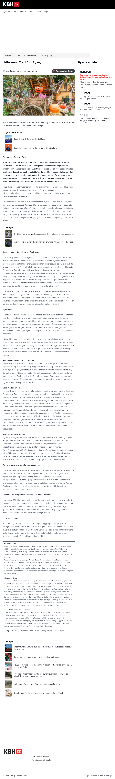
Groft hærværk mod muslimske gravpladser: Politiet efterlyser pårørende (44, 234)
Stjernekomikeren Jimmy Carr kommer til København (35, 148)
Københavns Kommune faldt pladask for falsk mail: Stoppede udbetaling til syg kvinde (44, 648)
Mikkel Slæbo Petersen (14, 71)
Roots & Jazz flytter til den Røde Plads (29, 139)
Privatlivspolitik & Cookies (41, 760)
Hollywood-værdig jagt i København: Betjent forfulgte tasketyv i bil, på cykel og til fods (43, 666)
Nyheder (6, 12)
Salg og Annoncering (40, 756)
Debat (38, 12)
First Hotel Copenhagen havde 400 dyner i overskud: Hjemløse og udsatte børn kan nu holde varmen (41, 675)
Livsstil (23, 12)
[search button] (110, 11)
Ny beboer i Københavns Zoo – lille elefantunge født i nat (37, 684)
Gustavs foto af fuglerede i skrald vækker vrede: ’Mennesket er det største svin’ (44, 243)
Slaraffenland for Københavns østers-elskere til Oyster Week (38, 693)
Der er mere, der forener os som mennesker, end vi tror (36, 657)
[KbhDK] (57, 4)
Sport (31, 12)
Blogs (45, 12)
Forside (8, 56)
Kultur (15, 12)
